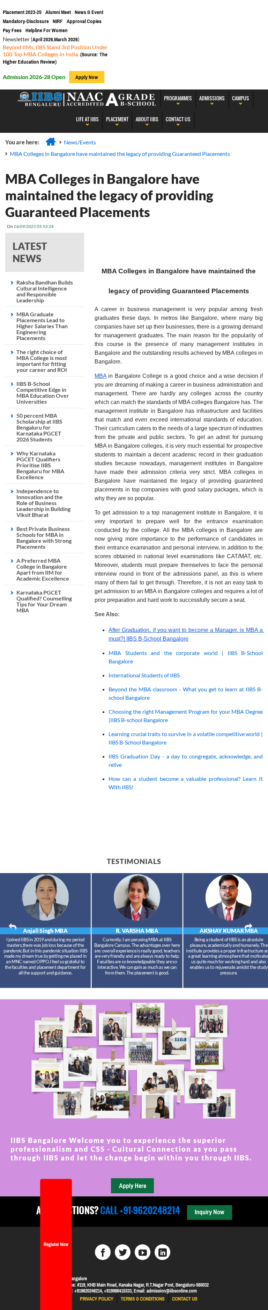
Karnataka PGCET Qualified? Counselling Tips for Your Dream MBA (44, 601)
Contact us (185, 1299)
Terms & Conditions (143, 1299)
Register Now (56, 1244)
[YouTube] (142, 1252)
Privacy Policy (96, 1299)
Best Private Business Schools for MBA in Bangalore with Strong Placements (44, 537)
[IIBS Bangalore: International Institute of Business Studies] (87, 98)
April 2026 (42, 39)
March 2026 (66, 39)
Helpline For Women (46, 30)
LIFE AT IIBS (87, 119)
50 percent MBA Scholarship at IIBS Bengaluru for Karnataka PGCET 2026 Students (39, 427)
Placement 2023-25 (22, 12)
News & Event (89, 12)
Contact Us (178, 119)
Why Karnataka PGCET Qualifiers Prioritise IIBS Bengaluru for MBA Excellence (40, 465)
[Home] (50, 141)
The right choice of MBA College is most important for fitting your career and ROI (41, 360)
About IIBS (147, 119)
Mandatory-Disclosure (26, 21)
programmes (178, 98)
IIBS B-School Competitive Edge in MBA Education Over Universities (42, 392)
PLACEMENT (117, 119)
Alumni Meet (58, 12)
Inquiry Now (209, 1212)
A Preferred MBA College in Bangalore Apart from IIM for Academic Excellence (42, 569)
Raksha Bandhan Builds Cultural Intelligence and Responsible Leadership (44, 291)
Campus (240, 98)
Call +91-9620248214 (139, 1210)
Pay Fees (12, 30)
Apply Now (86, 77)
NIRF (58, 21)
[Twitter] (123, 1252)
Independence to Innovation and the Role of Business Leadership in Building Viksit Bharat (43, 503)
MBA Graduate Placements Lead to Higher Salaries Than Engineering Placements (42, 326)
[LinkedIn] (162, 1252)
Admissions (212, 98)
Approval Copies (84, 21)
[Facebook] (103, 1252)
